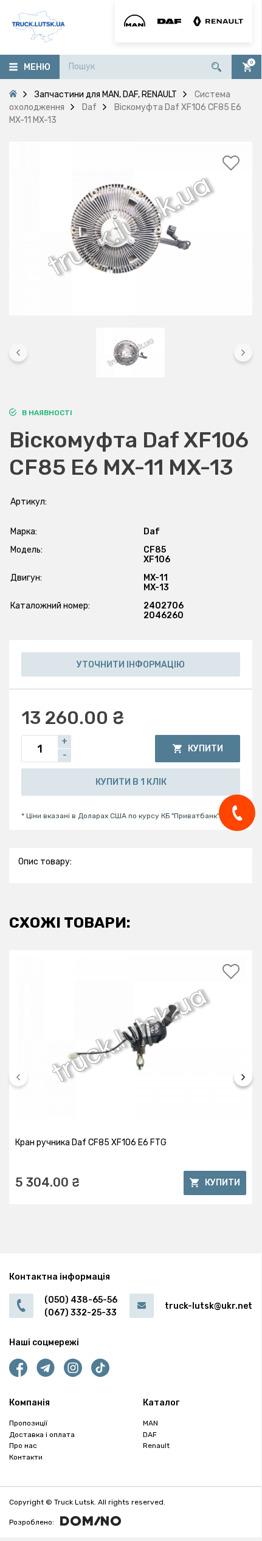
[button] (18, 352)
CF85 (154, 550)
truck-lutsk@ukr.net (208, 1306)
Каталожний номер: (50, 606)
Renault (156, 1445)
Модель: (26, 550)
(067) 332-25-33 (80, 1313)
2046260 (163, 615)
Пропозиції (28, 1423)
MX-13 (156, 587)
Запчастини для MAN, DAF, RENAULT (106, 94)
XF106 (156, 559)
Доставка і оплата (42, 1434)
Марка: (23, 531)
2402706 (163, 606)
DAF (150, 1434)
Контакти (26, 1457)
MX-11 (155, 578)
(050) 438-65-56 (80, 1300)
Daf (151, 531)
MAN (150, 1423)
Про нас (23, 1445)
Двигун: (26, 578)
